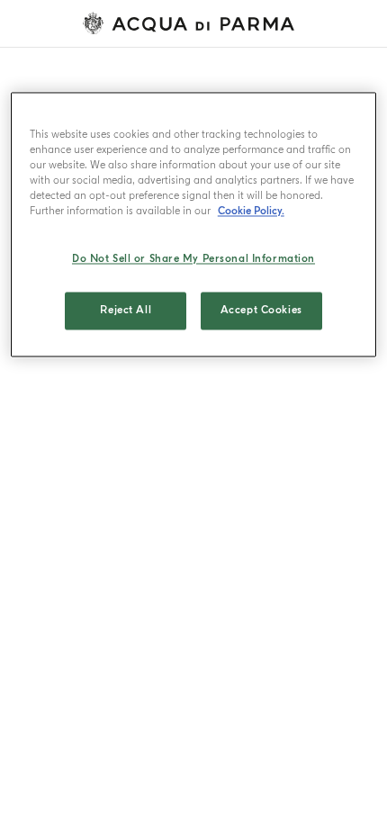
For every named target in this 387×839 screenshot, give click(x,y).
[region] (194, 224)
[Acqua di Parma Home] (193, 23)
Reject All (125, 311)
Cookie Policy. (251, 212)
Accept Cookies (261, 311)
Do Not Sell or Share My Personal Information (193, 259)
